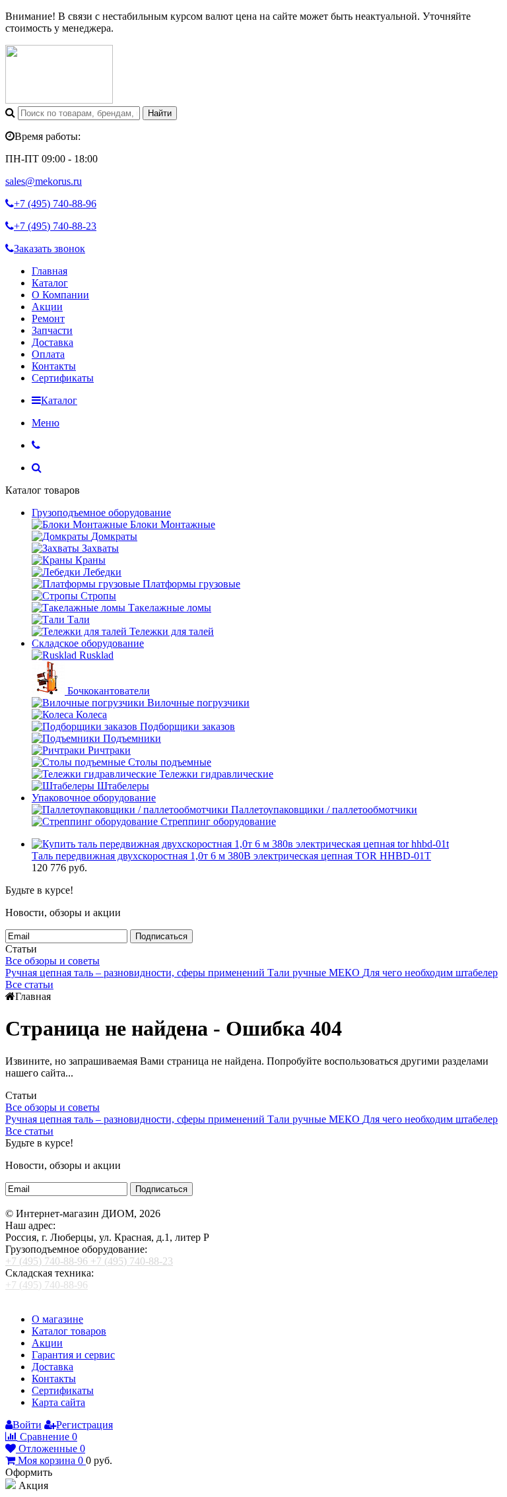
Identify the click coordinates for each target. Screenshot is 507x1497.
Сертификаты (63, 377)
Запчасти (52, 330)
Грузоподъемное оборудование (101, 512)
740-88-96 (55, 203)
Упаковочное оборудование (94, 797)
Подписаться (161, 936)
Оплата (48, 354)
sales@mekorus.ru (43, 181)
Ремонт (48, 318)
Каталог (50, 282)
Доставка (52, 342)
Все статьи (29, 984)
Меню (45, 422)
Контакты (54, 366)
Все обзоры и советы (52, 960)
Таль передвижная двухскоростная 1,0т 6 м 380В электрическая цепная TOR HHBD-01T (231, 855)
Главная (49, 271)
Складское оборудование (88, 643)
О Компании (60, 294)
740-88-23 (55, 226)
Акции (47, 306)
